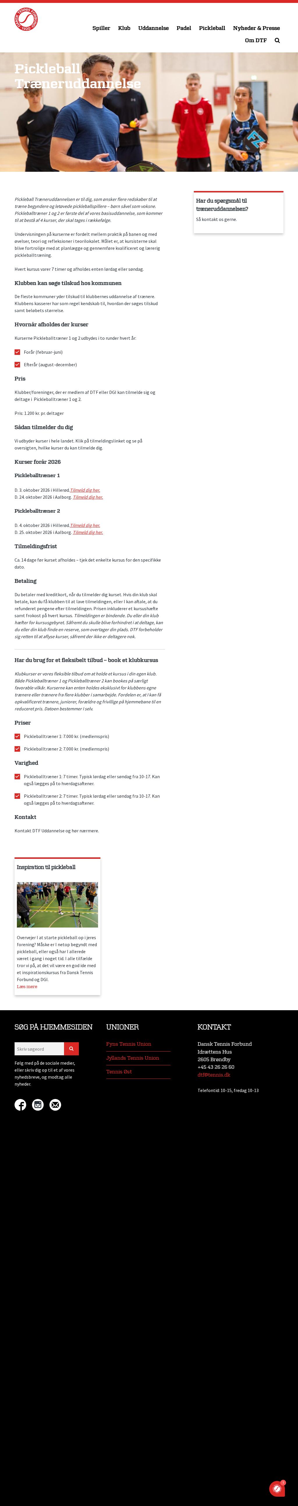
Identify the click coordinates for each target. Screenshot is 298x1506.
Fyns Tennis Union (128, 1044)
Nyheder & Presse (256, 28)
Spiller (101, 28)
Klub (124, 28)
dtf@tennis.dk (214, 1075)
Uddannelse (153, 28)
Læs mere (27, 987)
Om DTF (256, 40)
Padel (184, 28)
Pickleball (212, 28)
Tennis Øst (119, 1072)
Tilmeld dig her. (85, 490)
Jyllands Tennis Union (132, 1058)
